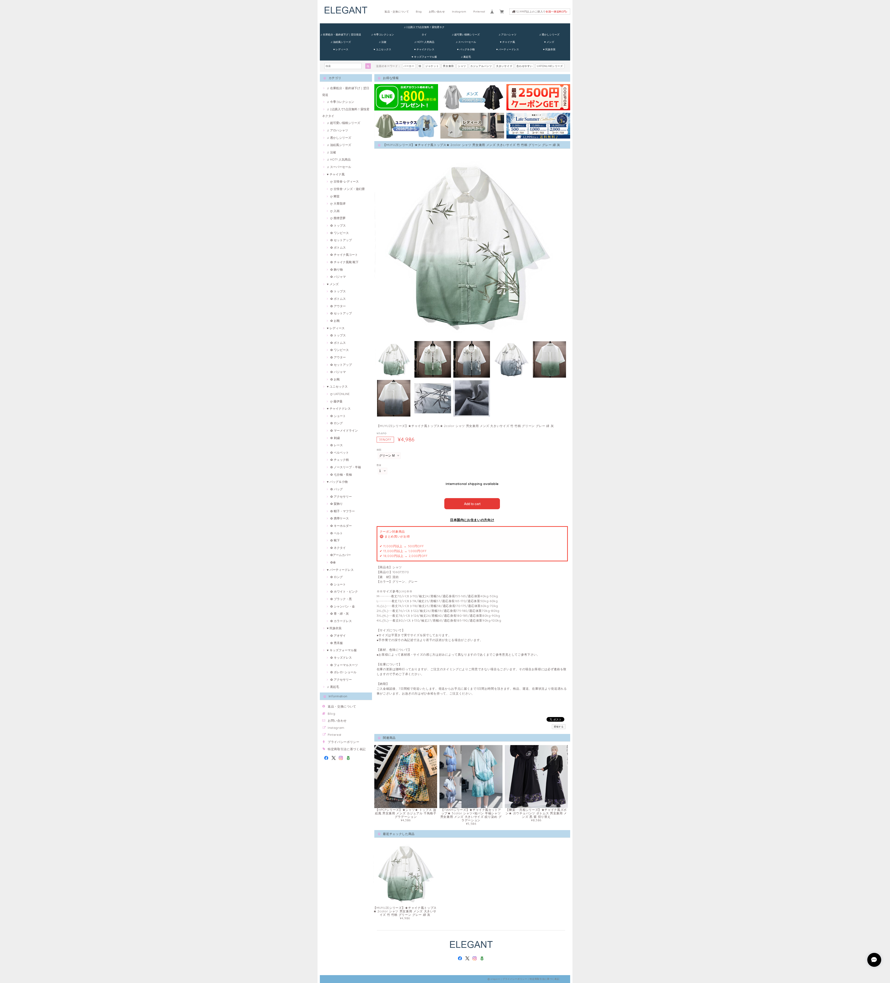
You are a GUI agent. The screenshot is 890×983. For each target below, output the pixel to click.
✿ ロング (336, 423)
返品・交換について (397, 11)
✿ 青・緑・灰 (339, 613)
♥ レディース (340, 49)
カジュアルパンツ (481, 66)
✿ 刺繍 (335, 438)
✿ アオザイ (338, 635)
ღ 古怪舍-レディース (344, 181)
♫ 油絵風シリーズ (341, 42)
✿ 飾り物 (336, 269)
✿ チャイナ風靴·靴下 (344, 262)
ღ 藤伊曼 (336, 401)
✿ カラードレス (341, 621)
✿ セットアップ (341, 240)
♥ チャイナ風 (507, 42)
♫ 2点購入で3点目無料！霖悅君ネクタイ (424, 28)
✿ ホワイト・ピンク (344, 591)
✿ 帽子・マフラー (342, 511)
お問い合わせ (437, 11)
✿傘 (333, 562)
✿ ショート (338, 416)
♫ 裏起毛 (466, 56)
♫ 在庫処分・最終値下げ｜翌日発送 (340, 34)
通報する (559, 726)
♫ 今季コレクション (382, 34)
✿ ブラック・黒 (341, 599)
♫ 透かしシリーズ (549, 34)
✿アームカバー (340, 555)
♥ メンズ (549, 42)
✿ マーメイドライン (344, 430)
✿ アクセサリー (341, 496)
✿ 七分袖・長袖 (341, 474)
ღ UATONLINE (340, 394)
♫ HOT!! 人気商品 (424, 42)
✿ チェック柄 (339, 459)
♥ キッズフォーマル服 (424, 56)
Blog (419, 11)
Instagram (459, 11)
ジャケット (432, 66)
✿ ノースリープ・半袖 (345, 467)
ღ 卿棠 (335, 196)
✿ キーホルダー (341, 526)
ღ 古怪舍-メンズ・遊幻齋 (347, 189)
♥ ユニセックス (382, 49)
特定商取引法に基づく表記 (347, 749)
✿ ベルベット (339, 452)
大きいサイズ (504, 66)
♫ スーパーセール (466, 42)
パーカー (409, 66)
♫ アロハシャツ (507, 34)
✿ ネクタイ (338, 548)
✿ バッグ (336, 489)
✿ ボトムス (338, 247)
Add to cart (472, 503)
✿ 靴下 (335, 540)
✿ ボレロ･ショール (343, 672)
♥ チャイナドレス (424, 49)
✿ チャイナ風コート (344, 254)
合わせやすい (524, 66)
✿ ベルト (336, 533)
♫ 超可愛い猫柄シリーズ (466, 34)
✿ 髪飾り (336, 504)
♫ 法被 (382, 42)
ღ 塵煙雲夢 (338, 218)
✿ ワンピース (339, 233)
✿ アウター (338, 306)
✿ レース (336, 445)
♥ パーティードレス (507, 49)
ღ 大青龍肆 (338, 203)
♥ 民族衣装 (549, 49)
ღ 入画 (335, 211)
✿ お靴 (335, 320)
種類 (379, 449)
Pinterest (479, 11)
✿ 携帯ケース (339, 518)
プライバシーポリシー (343, 742)
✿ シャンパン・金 (342, 606)
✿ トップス (338, 225)
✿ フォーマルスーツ (344, 665)
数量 (379, 465)
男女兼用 (448, 66)
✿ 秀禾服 (336, 643)
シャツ (462, 66)
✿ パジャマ (338, 276)
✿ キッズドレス (341, 657)
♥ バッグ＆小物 (466, 49)
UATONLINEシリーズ (550, 66)
